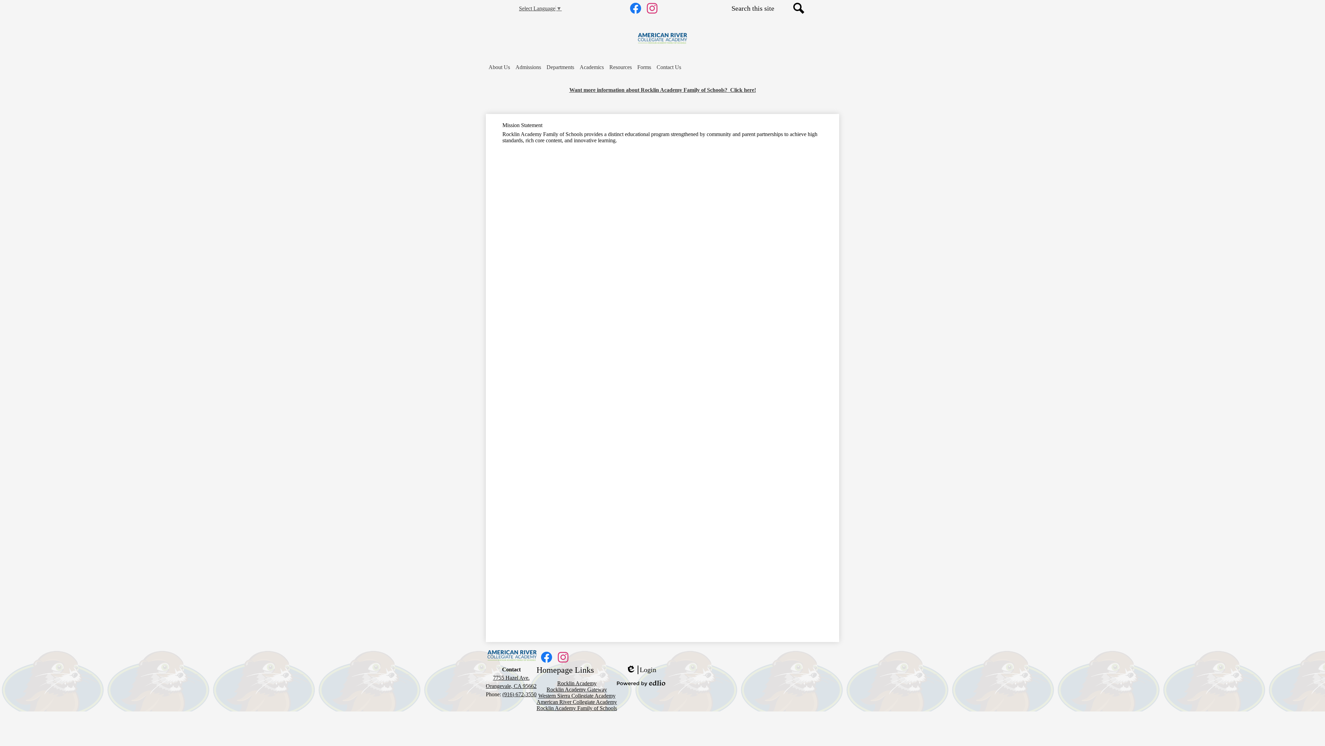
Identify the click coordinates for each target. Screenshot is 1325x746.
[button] (499, 67)
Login (641, 670)
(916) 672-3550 (519, 694)
